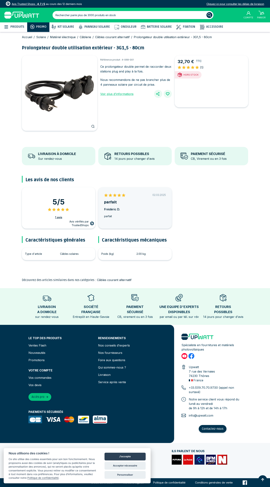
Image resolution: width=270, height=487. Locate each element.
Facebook (244, 482)
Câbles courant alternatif (112, 37)
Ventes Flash (37, 345)
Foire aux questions (111, 360)
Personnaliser (125, 474)
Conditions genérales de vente (214, 482)
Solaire (41, 37)
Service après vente (112, 382)
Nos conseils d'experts (114, 345)
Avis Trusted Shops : (28, 4)
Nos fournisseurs (110, 353)
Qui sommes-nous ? (112, 367)
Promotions (36, 360)
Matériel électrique (63, 37)
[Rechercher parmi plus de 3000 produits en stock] (209, 15)
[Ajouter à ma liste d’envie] (168, 94)
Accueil (27, 37)
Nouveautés (36, 353)
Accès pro (38, 397)
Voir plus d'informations (117, 94)
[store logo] (21, 15)
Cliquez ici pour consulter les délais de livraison (235, 4)
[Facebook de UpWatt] (191, 356)
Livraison (104, 375)
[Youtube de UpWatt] (184, 356)
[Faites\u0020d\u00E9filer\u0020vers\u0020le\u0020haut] (262, 479)
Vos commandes (39, 378)
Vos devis (35, 385)
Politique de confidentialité (169, 482)
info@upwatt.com (201, 415)
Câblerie (85, 37)
